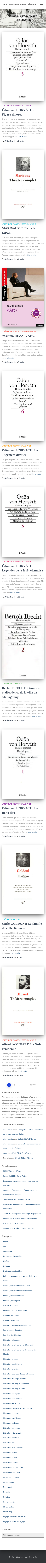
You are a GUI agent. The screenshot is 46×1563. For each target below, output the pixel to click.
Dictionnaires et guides (12, 1271)
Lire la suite (22, 137)
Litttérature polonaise (11, 1472)
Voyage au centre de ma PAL (15, 1517)
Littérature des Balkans (12, 1398)
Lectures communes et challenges (17, 1325)
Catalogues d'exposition (12, 1256)
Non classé (7, 1487)
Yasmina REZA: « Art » (18, 335)
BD (4, 1246)
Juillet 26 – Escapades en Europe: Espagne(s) (22, 1213)
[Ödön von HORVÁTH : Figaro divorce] (23, 66)
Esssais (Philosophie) (11, 1301)
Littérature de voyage (11, 1393)
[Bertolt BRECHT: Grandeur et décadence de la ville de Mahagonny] (23, 642)
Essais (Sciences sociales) (14, 1296)
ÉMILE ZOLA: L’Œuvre (27, 1139)
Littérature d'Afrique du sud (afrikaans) (18, 1374)
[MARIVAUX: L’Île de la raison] (23, 184)
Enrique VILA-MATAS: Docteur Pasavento (20, 1218)
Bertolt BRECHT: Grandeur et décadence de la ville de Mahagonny (21, 692)
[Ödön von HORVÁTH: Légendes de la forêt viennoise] (23, 522)
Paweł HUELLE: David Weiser (15, 1176)
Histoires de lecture (11, 1320)
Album (5, 1241)
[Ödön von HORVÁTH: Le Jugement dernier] (23, 406)
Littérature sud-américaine (14, 1448)
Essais (5, 1281)
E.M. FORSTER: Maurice (13, 1223)
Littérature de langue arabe (14, 1389)
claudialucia (8, 1130)
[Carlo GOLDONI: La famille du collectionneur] (23, 879)
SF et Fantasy (9, 1507)
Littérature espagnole (11, 1403)
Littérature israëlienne (12, 1418)
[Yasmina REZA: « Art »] (23, 297)
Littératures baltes (10, 1462)
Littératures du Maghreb (13, 1467)
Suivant (33, 1085)
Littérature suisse (10, 1453)
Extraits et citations (10, 1305)
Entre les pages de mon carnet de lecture (20, 1276)
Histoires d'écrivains (11, 1315)
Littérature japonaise (11, 1428)
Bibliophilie (7, 1251)
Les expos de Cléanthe (12, 1330)
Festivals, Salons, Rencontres (15, 1310)
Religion (6, 1497)
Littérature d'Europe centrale (14, 1379)
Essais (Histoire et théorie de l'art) (17, 1286)
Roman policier (9, 1502)
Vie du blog (7, 1512)
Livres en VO (8, 1482)
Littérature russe (9, 1443)
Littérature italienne (11, 919)
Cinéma (6, 1261)
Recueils (6, 1492)
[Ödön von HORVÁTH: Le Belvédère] (23, 764)
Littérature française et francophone (19, 224)
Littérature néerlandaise (12, 1433)
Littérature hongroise (11, 1413)
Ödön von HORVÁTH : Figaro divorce (18, 1228)
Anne (5, 1153)
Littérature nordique (11, 1438)
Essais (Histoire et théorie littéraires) (17, 1291)
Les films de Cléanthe (12, 1335)
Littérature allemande (12, 684)
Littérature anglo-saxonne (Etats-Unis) (18, 1345)
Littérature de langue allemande (16, 106)
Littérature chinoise (11, 1369)
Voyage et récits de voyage (14, 1522)
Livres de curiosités (11, 1477)
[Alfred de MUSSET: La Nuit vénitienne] (23, 1001)
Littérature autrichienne (12, 1364)
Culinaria (6, 1266)
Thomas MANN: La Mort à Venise (16, 1199)
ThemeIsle (32, 1557)
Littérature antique (10, 1359)
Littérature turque (10, 1458)
